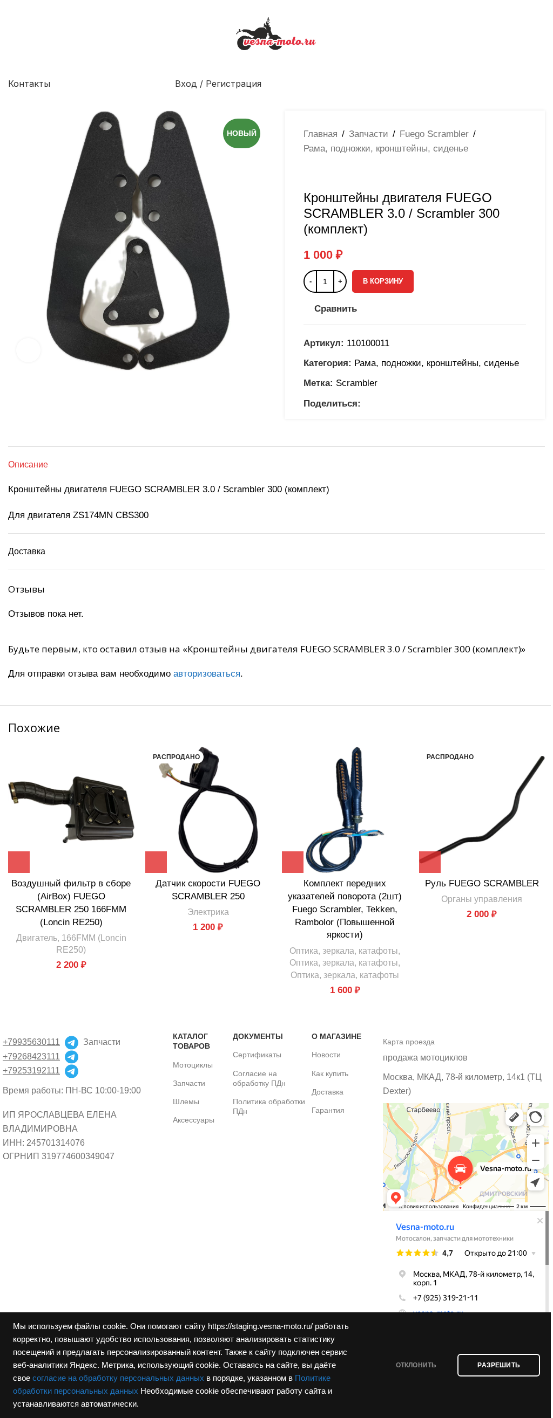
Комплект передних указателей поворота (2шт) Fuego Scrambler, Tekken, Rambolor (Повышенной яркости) (345, 909)
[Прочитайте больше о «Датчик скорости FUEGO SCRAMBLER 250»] (156, 862)
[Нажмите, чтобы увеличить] (28, 350)
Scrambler (356, 383)
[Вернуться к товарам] (322, 173)
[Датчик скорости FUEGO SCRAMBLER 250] (208, 810)
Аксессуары (193, 1120)
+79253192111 (31, 1070)
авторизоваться (206, 674)
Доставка (327, 1091)
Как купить (330, 1073)
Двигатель (36, 937)
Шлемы (186, 1101)
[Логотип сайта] (276, 33)
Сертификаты (257, 1054)
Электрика (208, 912)
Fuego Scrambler (434, 134)
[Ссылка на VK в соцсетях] (393, 403)
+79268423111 (31, 1056)
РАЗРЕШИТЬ (498, 1365)
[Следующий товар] (335, 173)
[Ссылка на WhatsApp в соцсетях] (380, 403)
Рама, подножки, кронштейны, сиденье (386, 148)
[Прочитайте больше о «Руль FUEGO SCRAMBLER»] (430, 862)
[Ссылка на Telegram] (406, 403)
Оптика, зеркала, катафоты (343, 950)
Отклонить (416, 1365)
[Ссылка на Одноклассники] (367, 403)
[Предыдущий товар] (310, 173)
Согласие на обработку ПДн (259, 1078)
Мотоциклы (193, 1065)
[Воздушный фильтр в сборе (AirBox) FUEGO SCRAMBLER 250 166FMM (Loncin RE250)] (71, 810)
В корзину (383, 281)
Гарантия (328, 1110)
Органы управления (481, 899)
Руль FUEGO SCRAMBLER (482, 883)
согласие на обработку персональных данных (118, 1378)
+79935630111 (31, 1042)
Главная (321, 134)
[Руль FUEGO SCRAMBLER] (482, 810)
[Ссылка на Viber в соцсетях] (419, 403)
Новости (326, 1054)
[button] (19, 862)
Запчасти (368, 134)
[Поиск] (540, 83)
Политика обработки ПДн (269, 1106)
